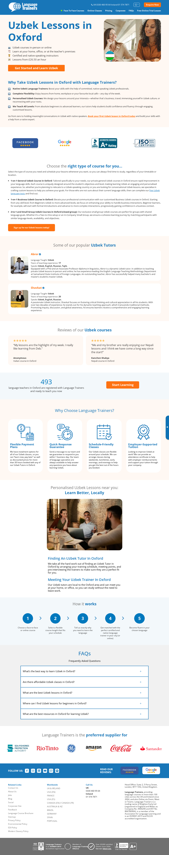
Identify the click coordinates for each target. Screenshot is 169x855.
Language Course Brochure (20, 813)
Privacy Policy (14, 820)
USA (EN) (51, 792)
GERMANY (52, 813)
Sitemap (12, 816)
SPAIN (50, 817)
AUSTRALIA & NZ (55, 806)
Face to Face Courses (74, 10)
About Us (12, 791)
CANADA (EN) (53, 802)
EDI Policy (12, 827)
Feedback (12, 809)
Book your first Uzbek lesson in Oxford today (111, 116)
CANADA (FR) (68, 802)
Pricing (108, 10)
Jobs (10, 795)
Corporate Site (14, 806)
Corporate (120, 10)
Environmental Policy (17, 824)
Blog (10, 798)
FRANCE (50, 795)
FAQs (131, 10)
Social (11, 802)
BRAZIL (50, 810)
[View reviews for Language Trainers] (125, 846)
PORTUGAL (52, 821)
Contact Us (13, 787)
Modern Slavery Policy (18, 831)
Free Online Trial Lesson (149, 10)
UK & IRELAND (53, 788)
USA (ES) (51, 799)
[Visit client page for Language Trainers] (101, 846)
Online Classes (94, 10)
